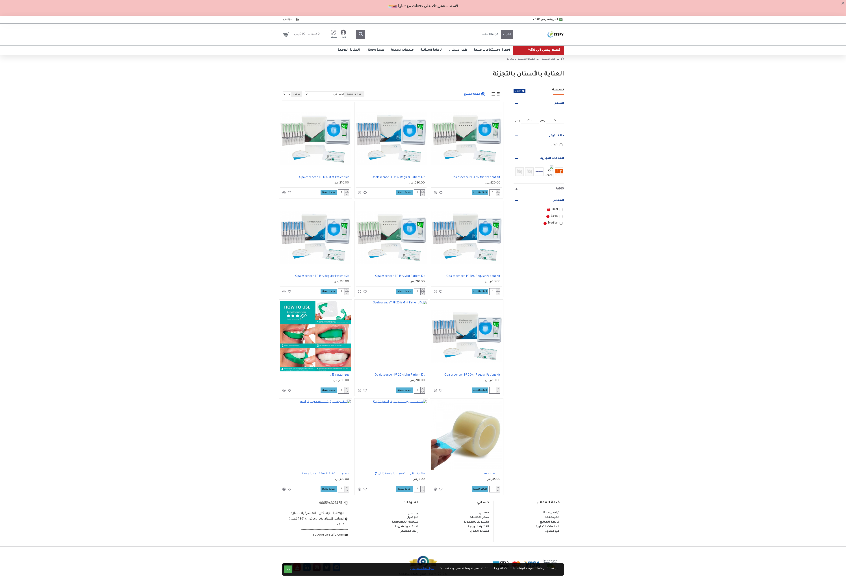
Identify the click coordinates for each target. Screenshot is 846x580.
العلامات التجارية (552, 158)
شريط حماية (492, 473)
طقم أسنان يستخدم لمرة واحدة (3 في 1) (400, 473)
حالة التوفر (556, 135)
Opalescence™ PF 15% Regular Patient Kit (322, 276)
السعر (559, 103)
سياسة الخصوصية (422, 568)
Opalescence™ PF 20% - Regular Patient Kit (472, 375)
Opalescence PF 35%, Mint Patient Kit (475, 177)
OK (288, 569)
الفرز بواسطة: (354, 94)
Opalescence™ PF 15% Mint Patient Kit (400, 276)
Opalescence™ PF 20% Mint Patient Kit (400, 375)
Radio (560, 189)
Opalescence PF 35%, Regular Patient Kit (398, 177)
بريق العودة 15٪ (339, 375)
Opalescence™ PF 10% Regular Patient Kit (473, 276)
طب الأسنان (548, 59)
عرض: (296, 94)
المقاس (558, 200)
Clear (518, 91)
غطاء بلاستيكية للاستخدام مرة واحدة (325, 473)
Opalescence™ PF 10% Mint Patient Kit (324, 177)
